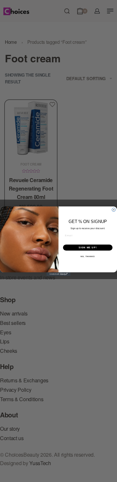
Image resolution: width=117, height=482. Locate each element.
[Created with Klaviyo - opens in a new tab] (58, 274)
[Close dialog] (113, 209)
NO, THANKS (88, 256)
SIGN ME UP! (88, 247)
